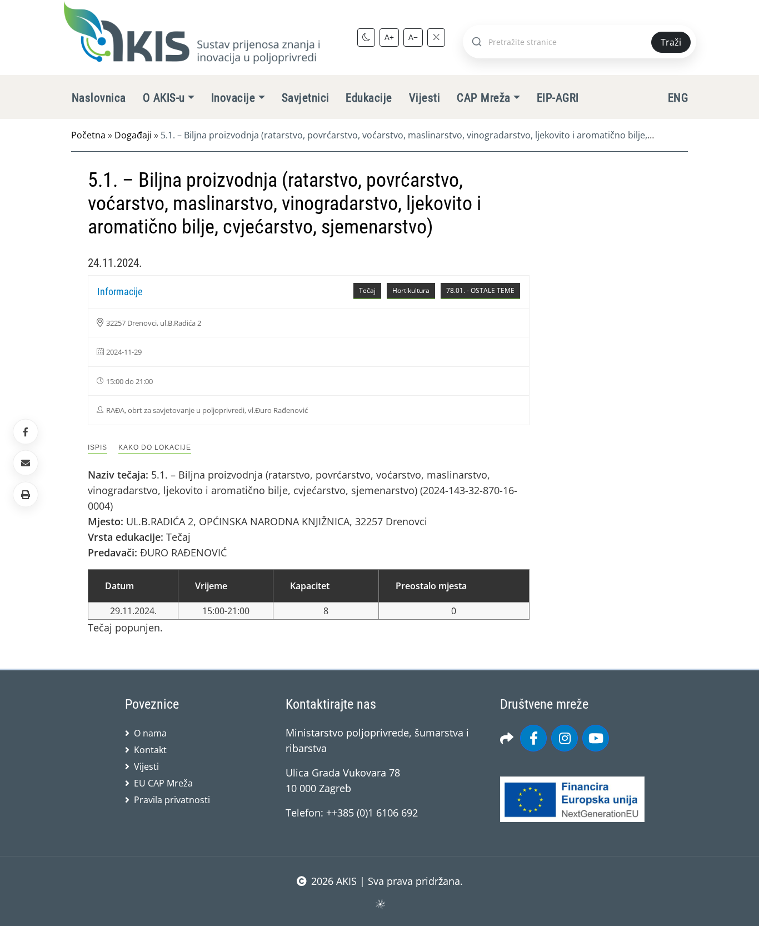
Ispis (97, 447)
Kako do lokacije (154, 447)
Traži (671, 42)
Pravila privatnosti (172, 800)
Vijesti (424, 97)
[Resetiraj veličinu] (436, 37)
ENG (678, 97)
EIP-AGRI (558, 97)
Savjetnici (305, 97)
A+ (389, 37)
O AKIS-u (164, 97)
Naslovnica (99, 97)
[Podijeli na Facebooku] (25, 432)
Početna (88, 135)
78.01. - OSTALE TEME (480, 290)
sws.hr (380, 903)
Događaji (133, 135)
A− (413, 37)
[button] (25, 494)
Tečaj (367, 290)
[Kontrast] (366, 37)
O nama (150, 733)
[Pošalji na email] (25, 463)
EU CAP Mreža (163, 783)
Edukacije (369, 97)
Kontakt (150, 750)
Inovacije (233, 97)
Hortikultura (411, 290)
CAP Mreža (483, 97)
